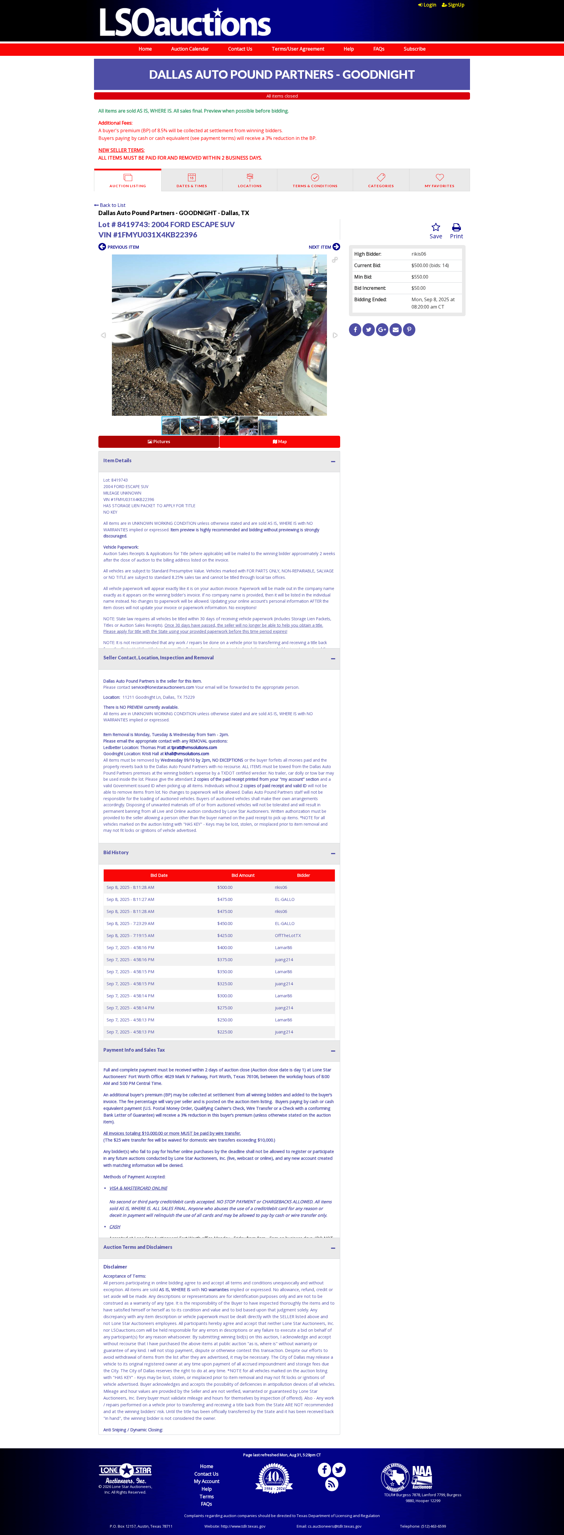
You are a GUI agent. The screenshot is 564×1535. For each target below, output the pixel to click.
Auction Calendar (190, 49)
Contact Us (240, 49)
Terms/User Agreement (298, 49)
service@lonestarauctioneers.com (162, 687)
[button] (335, 259)
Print (456, 236)
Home (145, 49)
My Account (206, 1481)
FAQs (379, 49)
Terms (206, 1496)
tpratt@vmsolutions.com (194, 747)
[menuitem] (430, 4)
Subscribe (415, 49)
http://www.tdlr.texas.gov (243, 1526)
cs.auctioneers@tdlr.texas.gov (335, 1526)
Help (349, 49)
